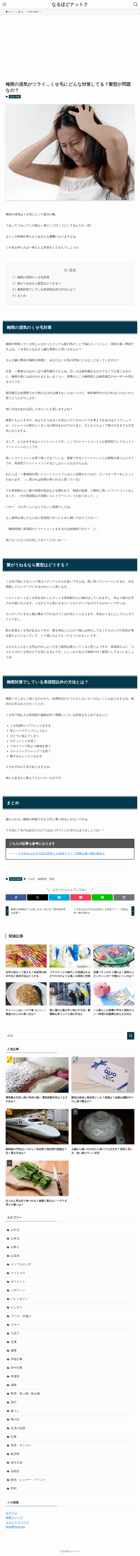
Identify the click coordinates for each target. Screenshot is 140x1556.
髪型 (52, 879)
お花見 (15, 1255)
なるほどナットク (70, 4)
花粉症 (15, 1471)
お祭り (15, 1247)
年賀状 (15, 1376)
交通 (14, 1341)
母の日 (15, 1419)
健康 (14, 1350)
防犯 (14, 1488)
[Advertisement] (70, 42)
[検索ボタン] (135, 4)
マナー (15, 1324)
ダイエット (18, 1281)
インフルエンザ (21, 1264)
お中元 (15, 1229)
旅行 (14, 1402)
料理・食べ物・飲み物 (25, 1393)
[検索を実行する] (130, 1036)
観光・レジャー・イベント (28, 1479)
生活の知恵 (15, 96)
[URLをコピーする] (124, 897)
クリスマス (18, 1273)
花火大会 (16, 1462)
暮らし (15, 1410)
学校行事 (16, 1359)
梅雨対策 (42, 879)
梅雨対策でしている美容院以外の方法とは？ (46, 289)
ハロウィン (18, 1290)
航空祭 (15, 1453)
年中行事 (16, 1367)
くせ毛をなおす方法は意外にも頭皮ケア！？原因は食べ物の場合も (61, 853)
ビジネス (16, 1307)
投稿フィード (14, 1517)
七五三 (15, 1333)
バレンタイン (19, 1298)
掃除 (14, 1385)
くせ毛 (31, 879)
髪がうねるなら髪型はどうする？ (39, 283)
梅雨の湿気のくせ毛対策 (33, 277)
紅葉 (14, 1436)
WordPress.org (15, 1526)
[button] (16, 897)
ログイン (11, 1512)
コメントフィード (17, 1522)
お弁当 (15, 1238)
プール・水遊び (21, 1316)
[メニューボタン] (4, 4)
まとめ (21, 295)
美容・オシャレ (21, 1445)
